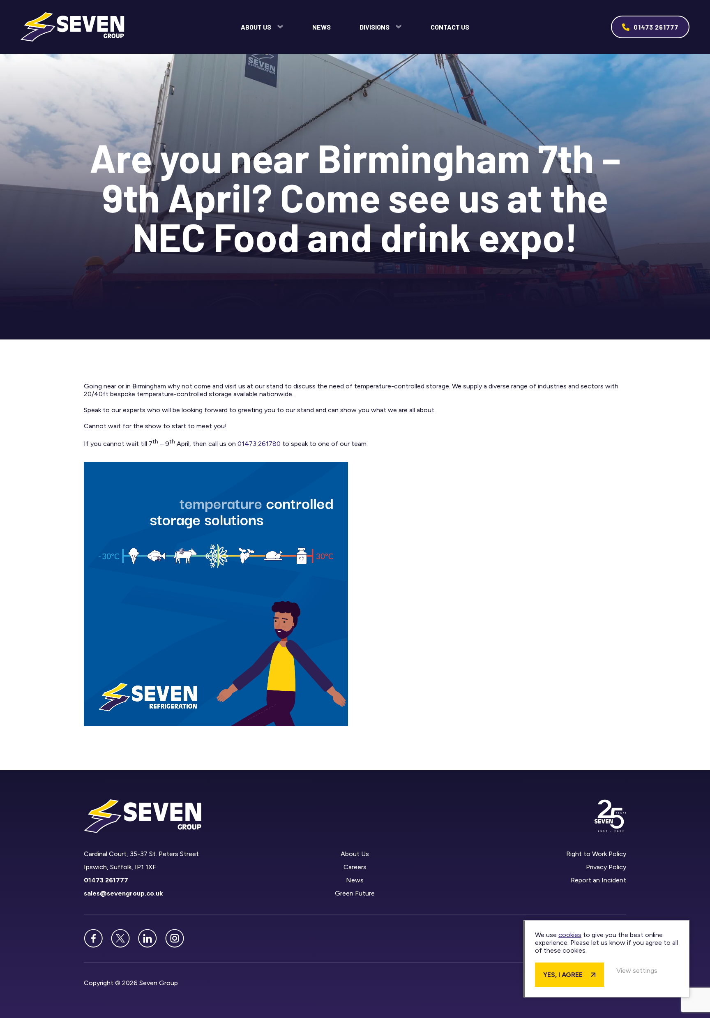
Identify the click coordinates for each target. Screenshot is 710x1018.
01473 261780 (259, 444)
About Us (256, 27)
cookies (569, 935)
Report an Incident (598, 880)
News (321, 27)
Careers (355, 867)
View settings (636, 970)
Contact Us (450, 27)
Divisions (375, 27)
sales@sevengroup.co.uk (123, 893)
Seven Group (72, 27)
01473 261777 (656, 27)
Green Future (355, 893)
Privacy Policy (606, 867)
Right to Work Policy (596, 854)
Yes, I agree (563, 975)
